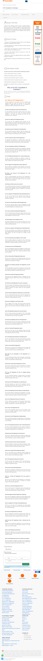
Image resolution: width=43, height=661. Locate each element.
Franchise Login (27, 570)
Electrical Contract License (28, 593)
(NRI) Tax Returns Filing (7, 626)
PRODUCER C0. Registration (8, 603)
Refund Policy (25, 623)
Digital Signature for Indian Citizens (9, 643)
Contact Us (24, 618)
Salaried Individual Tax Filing (8, 633)
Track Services (7, 570)
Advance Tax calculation (7, 617)
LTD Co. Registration (6, 600)
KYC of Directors (5, 606)
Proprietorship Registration (7, 590)
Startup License (5, 612)
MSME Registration (26, 614)
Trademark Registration (27, 606)
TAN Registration (25, 612)
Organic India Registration (27, 611)
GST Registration (5, 618)
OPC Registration (5, 596)
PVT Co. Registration (6, 598)
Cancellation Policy (26, 625)
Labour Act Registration (27, 601)
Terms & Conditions (26, 626)
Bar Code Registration (27, 596)
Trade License (25, 590)
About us (24, 617)
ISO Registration (25, 604)
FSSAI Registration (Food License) (29, 598)
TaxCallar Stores (17, 570)
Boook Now (38, 53)
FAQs (33, 14)
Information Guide (25, 14)
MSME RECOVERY (6, 639)
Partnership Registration (7, 592)
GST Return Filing (5, 620)
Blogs (23, 620)
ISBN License (25, 595)
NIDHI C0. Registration (7, 604)
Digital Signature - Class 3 (7, 645)
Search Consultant (37, 570)
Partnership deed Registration (8, 593)
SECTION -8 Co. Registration (8, 601)
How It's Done (15, 14)
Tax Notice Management (7, 634)
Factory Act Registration (27, 603)
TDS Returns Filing (6, 623)
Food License (25, 592)
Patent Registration (26, 609)
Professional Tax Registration (8, 622)
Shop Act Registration (26, 600)
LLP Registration (5, 595)
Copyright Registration (27, 607)
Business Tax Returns (6, 625)
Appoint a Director (6, 607)
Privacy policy (25, 622)
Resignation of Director (7, 609)
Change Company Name (7, 611)
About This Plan (6, 14)
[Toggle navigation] (26, 1)
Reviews (5, 17)
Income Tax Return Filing (7, 631)
